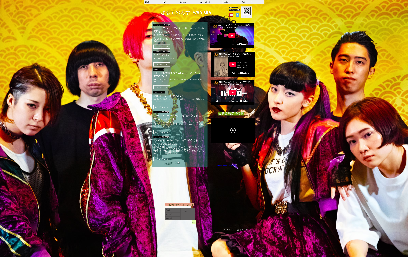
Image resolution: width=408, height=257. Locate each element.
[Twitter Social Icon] (237, 15)
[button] (161, 47)
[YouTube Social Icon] (231, 15)
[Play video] (233, 130)
